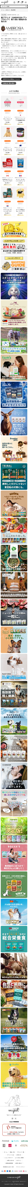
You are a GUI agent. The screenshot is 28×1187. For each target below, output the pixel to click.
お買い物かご (18, 1163)
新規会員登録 (9, 1163)
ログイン (18, 1160)
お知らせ (8, 10)
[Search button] (26, 6)
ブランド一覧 (20, 1152)
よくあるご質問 (19, 1157)
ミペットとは (10, 1155)
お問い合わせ (10, 1160)
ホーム (2, 10)
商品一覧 (12, 1152)
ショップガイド (8, 1157)
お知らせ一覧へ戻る (8, 83)
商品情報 (13, 10)
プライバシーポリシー (20, 1166)
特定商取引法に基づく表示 (8, 1166)
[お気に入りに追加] (12, 98)
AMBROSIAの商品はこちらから (11, 79)
